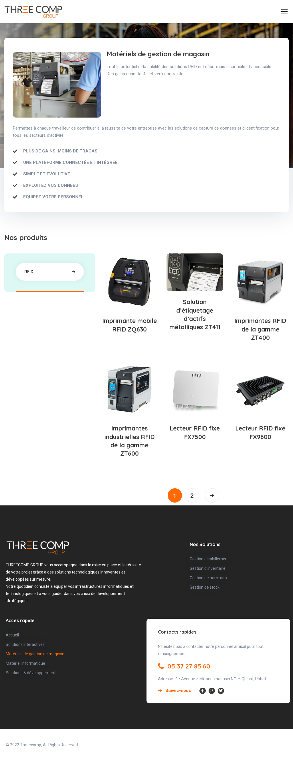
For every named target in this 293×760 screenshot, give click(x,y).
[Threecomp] (33, 11)
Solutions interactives (25, 644)
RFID (28, 271)
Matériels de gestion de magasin (35, 654)
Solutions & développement (31, 672)
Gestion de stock (204, 587)
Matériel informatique (25, 663)
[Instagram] (212, 691)
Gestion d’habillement (209, 559)
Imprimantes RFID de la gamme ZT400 (260, 329)
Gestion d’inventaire (207, 568)
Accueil (12, 635)
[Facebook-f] (202, 691)
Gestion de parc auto (208, 578)
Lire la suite (132, 291)
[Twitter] (221, 691)
